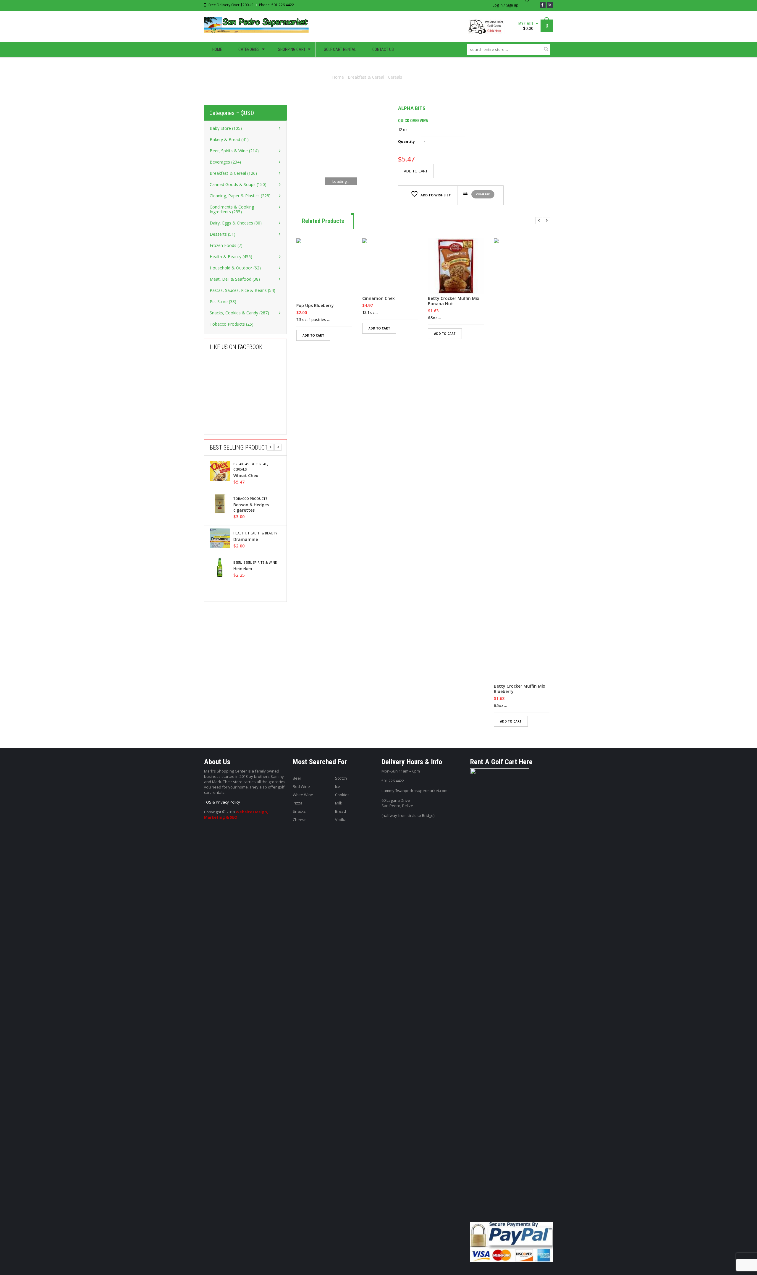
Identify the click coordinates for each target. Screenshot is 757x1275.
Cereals (395, 77)
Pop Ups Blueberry (315, 305)
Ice (337, 786)
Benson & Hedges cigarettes (251, 507)
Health (239, 533)
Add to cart (416, 171)
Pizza (298, 803)
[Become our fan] (543, 5)
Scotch (341, 778)
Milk (338, 803)
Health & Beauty (262, 533)
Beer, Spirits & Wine (260, 562)
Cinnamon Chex (378, 298)
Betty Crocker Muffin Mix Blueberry (519, 688)
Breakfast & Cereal (366, 77)
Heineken (242, 568)
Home (338, 77)
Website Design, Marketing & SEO (236, 814)
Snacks (299, 811)
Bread (340, 811)
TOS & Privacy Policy (222, 802)
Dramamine (245, 539)
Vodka (341, 819)
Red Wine (301, 786)
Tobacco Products (250, 499)
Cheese (300, 819)
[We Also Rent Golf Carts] (488, 29)
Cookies (342, 794)
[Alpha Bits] (341, 153)
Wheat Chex (245, 475)
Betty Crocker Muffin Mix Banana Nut (453, 301)
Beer (237, 562)
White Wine (303, 794)
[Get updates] (550, 5)
